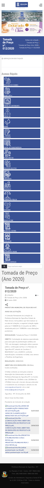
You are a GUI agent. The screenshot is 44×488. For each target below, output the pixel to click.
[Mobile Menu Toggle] (3, 5)
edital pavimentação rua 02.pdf (16, 452)
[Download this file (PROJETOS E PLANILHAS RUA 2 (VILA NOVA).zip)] (18, 438)
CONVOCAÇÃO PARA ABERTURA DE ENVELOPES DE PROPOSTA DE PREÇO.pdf (17, 430)
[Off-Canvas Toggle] (40, 5)
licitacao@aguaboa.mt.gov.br (14, 390)
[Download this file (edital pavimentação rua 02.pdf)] (18, 449)
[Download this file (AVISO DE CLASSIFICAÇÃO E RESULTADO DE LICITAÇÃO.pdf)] (18, 408)
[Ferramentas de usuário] (36, 295)
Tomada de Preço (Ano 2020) (17, 298)
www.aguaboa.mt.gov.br (13, 387)
